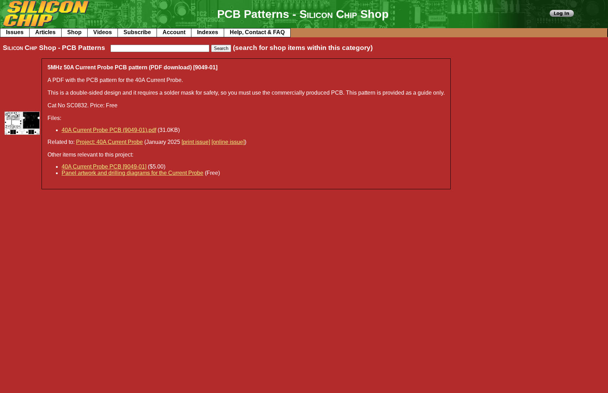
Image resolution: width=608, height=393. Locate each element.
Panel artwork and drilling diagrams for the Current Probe (132, 173)
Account (174, 32)
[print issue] (196, 142)
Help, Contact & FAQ (257, 32)
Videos (102, 32)
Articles (45, 32)
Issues (15, 32)
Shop (74, 32)
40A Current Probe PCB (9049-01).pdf (109, 130)
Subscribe (137, 32)
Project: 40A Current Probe (109, 142)
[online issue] (228, 142)
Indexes (207, 32)
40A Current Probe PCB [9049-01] (104, 167)
